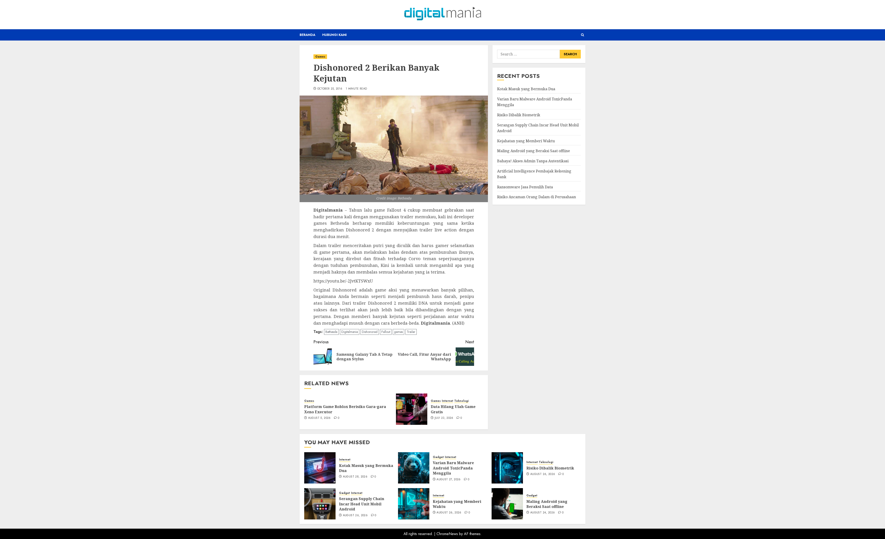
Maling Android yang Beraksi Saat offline (533, 150)
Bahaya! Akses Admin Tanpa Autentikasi (533, 160)
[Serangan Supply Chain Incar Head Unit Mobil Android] (320, 503)
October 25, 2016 (329, 89)
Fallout (385, 331)
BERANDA (307, 34)
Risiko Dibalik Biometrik (518, 114)
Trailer (411, 331)
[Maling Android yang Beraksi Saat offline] (507, 503)
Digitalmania (349, 331)
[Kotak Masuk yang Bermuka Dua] (320, 468)
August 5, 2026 (319, 418)
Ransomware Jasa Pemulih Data (525, 186)
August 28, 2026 (355, 477)
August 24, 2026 (542, 513)
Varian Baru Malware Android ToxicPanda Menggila (453, 468)
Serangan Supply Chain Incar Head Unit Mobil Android (361, 504)
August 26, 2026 (542, 474)
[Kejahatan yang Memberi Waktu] (413, 503)
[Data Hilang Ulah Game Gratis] (411, 409)
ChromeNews (447, 533)
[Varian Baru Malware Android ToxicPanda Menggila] (413, 468)
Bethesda (331, 331)
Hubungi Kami (334, 34)
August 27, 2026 (448, 479)
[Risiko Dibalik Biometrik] (507, 468)
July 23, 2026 (444, 418)
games (398, 331)
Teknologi (461, 401)
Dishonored (370, 331)
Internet (447, 401)
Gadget (438, 457)
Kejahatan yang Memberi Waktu (526, 140)
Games (320, 57)
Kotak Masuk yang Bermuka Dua (526, 88)
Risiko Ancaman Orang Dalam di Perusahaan (536, 196)
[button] (582, 34)
